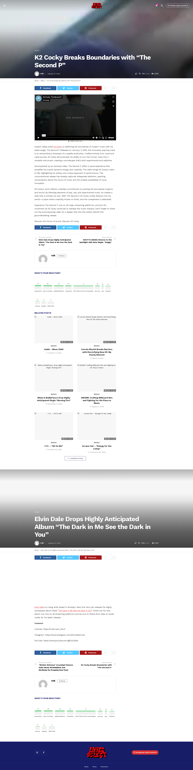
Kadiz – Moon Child (53, 349)
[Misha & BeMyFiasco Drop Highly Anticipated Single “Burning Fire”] (54, 378)
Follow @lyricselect (179, 5)
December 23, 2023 (98, 452)
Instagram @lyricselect (146, 752)
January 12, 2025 (53, 74)
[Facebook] (43, 752)
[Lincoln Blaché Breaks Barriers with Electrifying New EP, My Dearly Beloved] (97, 329)
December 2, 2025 (55, 404)
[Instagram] (37, 752)
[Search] (162, 5)
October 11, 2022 (54, 353)
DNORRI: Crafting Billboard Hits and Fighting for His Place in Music (96, 400)
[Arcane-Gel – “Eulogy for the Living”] (97, 426)
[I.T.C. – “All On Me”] (54, 426)
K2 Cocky (57, 147)
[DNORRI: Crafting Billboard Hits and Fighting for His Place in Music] (97, 378)
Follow (62, 256)
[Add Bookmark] (113, 88)
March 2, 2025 (97, 358)
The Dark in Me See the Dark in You (75, 611)
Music (37, 50)
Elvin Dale (39, 607)
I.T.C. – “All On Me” (54, 446)
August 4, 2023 (98, 406)
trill (42, 74)
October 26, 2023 (55, 449)
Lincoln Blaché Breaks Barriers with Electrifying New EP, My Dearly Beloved (96, 352)
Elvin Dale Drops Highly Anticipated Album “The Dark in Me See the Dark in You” (92, 526)
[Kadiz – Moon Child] (54, 329)
